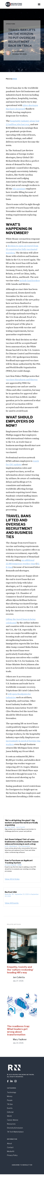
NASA (15, 79)
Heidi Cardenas (18, 51)
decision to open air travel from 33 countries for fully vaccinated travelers (22, 249)
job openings (19, 188)
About (9, 1143)
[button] (39, 4)
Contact (10, 1147)
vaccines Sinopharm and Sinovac (22, 379)
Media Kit (10, 1151)
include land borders (29, 280)
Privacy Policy (12, 1155)
